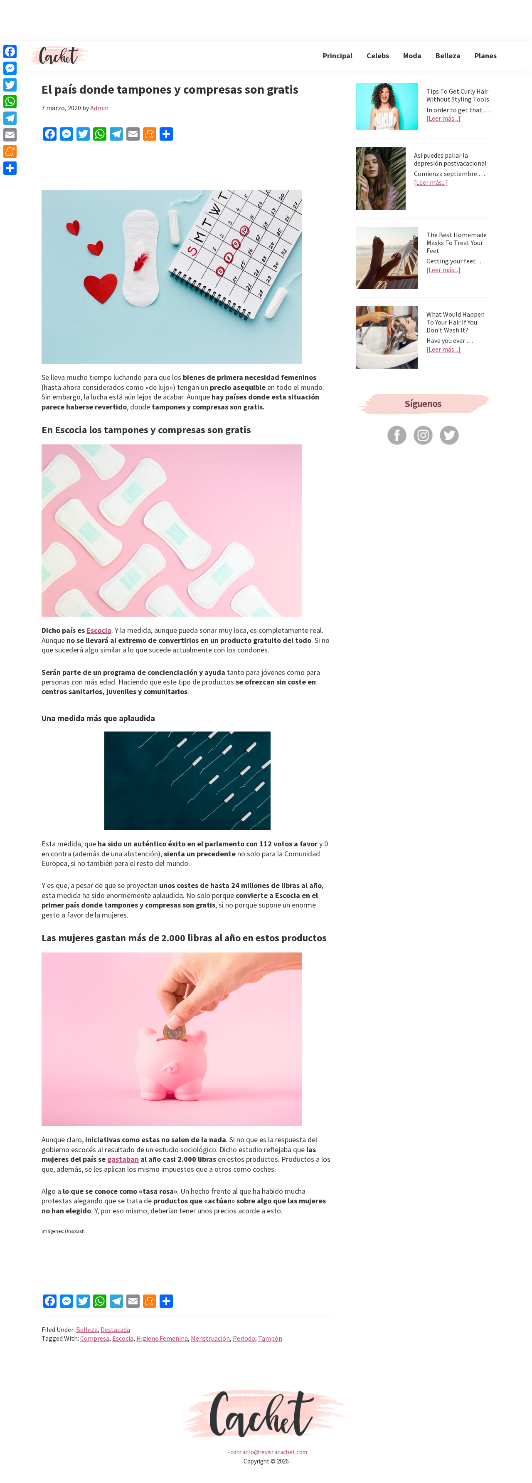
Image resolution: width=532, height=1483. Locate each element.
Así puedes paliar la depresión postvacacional (450, 159)
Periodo (244, 1338)
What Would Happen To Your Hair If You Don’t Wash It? (455, 322)
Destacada (115, 1329)
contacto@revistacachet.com (268, 1452)
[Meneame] (10, 151)
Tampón (270, 1338)
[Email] (10, 134)
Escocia (98, 630)
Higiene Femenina (162, 1338)
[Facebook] (10, 51)
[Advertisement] (266, 18)
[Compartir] (10, 168)
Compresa (94, 1338)
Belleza (87, 1329)
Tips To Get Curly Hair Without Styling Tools (457, 95)
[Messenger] (10, 68)
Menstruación (210, 1338)
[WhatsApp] (10, 101)
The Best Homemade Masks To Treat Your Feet (456, 243)
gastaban (123, 1159)
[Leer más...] (443, 118)
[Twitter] (10, 85)
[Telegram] (10, 118)
